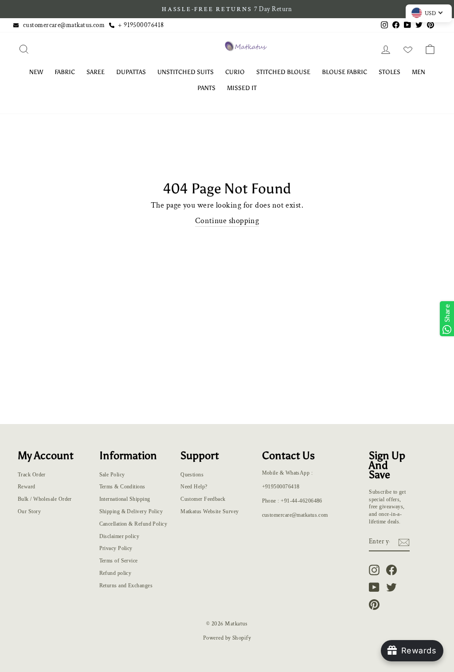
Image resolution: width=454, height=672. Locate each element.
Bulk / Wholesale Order (45, 499)
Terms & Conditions (122, 486)
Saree (95, 72)
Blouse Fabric (344, 72)
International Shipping (124, 499)
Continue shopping (227, 221)
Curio (235, 72)
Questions (192, 475)
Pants (206, 88)
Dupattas (131, 72)
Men (418, 72)
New (36, 72)
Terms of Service (118, 561)
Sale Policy (112, 475)
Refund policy (115, 573)
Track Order (32, 475)
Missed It (242, 88)
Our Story (29, 511)
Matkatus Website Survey (209, 511)
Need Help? (193, 486)
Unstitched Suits (185, 72)
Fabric (65, 72)
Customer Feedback (203, 499)
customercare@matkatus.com (64, 24)
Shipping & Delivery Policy (131, 511)
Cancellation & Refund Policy (133, 524)
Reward (26, 486)
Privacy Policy (116, 548)
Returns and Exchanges (126, 585)
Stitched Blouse (283, 72)
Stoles (389, 72)
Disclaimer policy (119, 536)
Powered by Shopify (227, 637)
